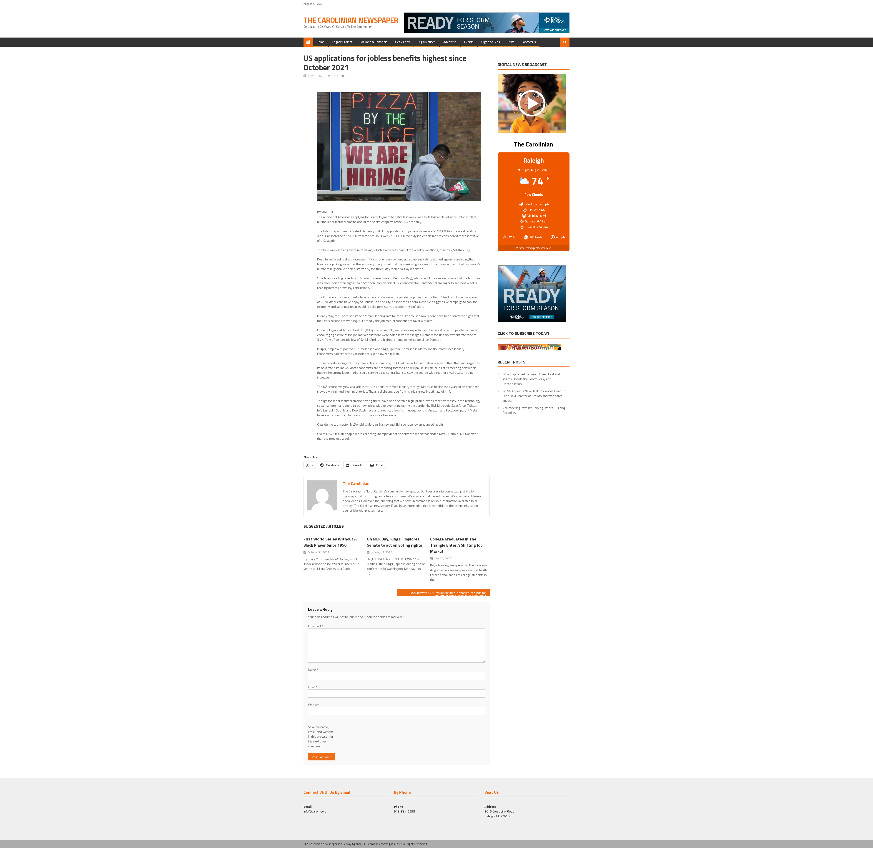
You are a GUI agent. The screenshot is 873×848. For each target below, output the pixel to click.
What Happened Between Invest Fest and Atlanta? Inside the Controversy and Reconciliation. (531, 379)
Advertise (450, 41)
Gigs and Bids (490, 41)
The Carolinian (356, 483)
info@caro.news (315, 811)
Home (320, 41)
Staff (511, 41)
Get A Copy (402, 41)
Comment (315, 626)
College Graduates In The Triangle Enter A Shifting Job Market (456, 545)
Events (469, 41)
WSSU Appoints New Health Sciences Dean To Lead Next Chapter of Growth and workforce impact (534, 396)
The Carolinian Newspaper (351, 20)
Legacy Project (342, 41)
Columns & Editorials (373, 41)
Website (313, 704)
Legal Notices (427, 41)
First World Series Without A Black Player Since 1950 (330, 542)
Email (312, 687)
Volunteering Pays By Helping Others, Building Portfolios (534, 410)
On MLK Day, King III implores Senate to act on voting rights (394, 542)
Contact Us (529, 41)
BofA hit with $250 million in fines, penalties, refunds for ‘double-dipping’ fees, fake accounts (448, 593)
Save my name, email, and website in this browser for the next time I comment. (321, 736)
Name (313, 669)
